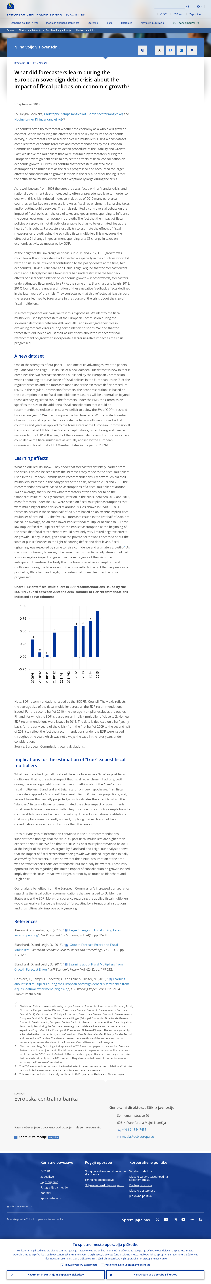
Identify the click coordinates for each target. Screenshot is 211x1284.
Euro (110, 23)
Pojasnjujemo (49, 1182)
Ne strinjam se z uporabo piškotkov (155, 1275)
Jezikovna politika (140, 1196)
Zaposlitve (195, 14)
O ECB (163, 14)
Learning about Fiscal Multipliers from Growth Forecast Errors (68, 967)
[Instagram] (174, 1219)
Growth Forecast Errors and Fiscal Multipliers (66, 948)
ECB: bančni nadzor (184, 23)
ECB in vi (178, 14)
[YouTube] (183, 1219)
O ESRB (45, 1171)
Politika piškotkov (140, 1185)
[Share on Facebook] (170, 50)
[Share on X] (159, 50)
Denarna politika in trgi (24, 23)
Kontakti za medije (33, 1137)
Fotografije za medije (54, 1187)
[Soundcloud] (192, 1219)
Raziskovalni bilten (86, 30)
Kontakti (45, 1193)
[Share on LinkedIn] (181, 50)
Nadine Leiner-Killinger (30, 119)
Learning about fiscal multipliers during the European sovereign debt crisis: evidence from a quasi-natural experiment (71, 984)
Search (187, 6)
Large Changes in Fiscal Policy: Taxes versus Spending (67, 933)
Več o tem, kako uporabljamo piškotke (127, 1265)
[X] (157, 1219)
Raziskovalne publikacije (59, 30)
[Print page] (142, 50)
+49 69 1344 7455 (134, 1130)
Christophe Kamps (57, 114)
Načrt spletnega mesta (21, 1207)
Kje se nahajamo (51, 1198)
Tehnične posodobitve (99, 1180)
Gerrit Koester (97, 114)
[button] (193, 6)
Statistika (93, 23)
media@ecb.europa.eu (138, 1136)
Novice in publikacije (153, 23)
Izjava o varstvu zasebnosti (81, 1265)
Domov (10, 30)
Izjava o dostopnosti (142, 1190)
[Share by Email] (192, 50)
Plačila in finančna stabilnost (62, 23)
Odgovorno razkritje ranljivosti (104, 1185)
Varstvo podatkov (140, 1171)
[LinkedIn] (166, 1219)
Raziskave (126, 23)
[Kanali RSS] (200, 1219)
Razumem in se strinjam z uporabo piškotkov (56, 1275)
